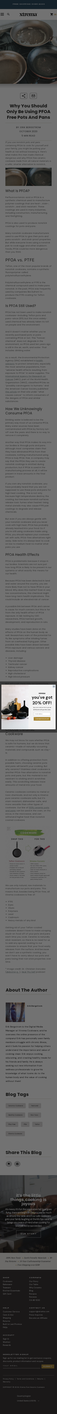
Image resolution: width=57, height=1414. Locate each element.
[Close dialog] (54, 686)
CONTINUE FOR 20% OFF (42, 719)
